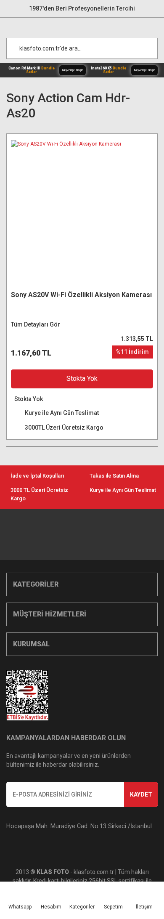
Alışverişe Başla (72, 70)
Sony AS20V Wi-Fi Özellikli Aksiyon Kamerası (81, 295)
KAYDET (141, 794)
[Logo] (86, 25)
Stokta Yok (82, 378)
